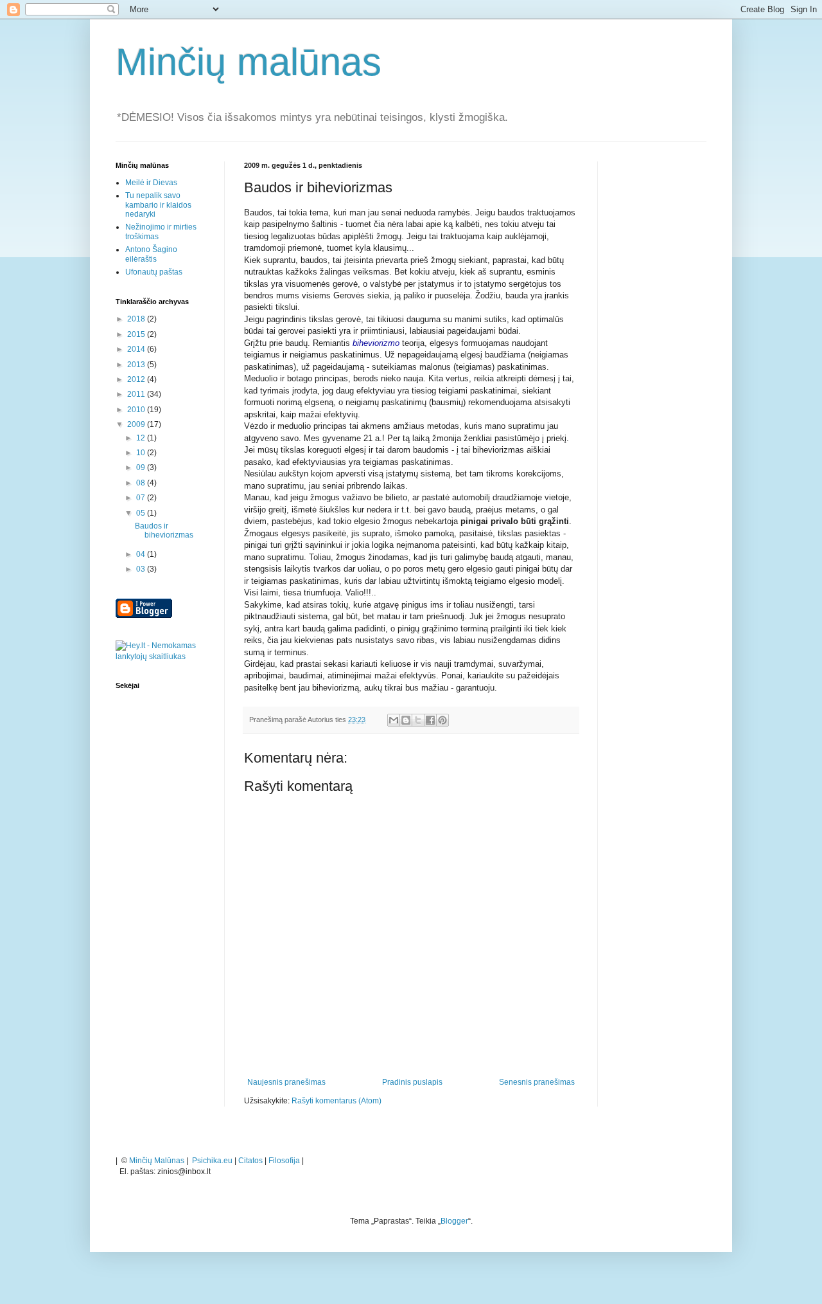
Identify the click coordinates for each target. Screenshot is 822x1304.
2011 (137, 394)
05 (141, 513)
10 (141, 452)
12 (141, 437)
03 (141, 569)
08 (141, 482)
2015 (137, 334)
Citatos (250, 1160)
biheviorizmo (376, 343)
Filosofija (284, 1160)
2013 (137, 364)
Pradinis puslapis (412, 1082)
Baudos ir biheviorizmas (164, 530)
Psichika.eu (212, 1160)
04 (141, 554)
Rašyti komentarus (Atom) (336, 1100)
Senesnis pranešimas (537, 1082)
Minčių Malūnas (156, 1160)
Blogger (454, 1221)
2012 (137, 379)
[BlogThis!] (405, 720)
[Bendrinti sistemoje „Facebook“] (430, 720)
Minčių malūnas (248, 62)
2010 (137, 409)
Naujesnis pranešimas (286, 1082)
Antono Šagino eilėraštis (151, 254)
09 (141, 467)
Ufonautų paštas (153, 271)
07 (141, 497)
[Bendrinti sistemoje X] (418, 720)
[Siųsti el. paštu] (393, 720)
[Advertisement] (661, 354)
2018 (137, 318)
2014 (137, 349)
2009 (137, 424)
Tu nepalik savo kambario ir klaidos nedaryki (158, 205)
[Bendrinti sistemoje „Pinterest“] (442, 720)
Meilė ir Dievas (151, 182)
